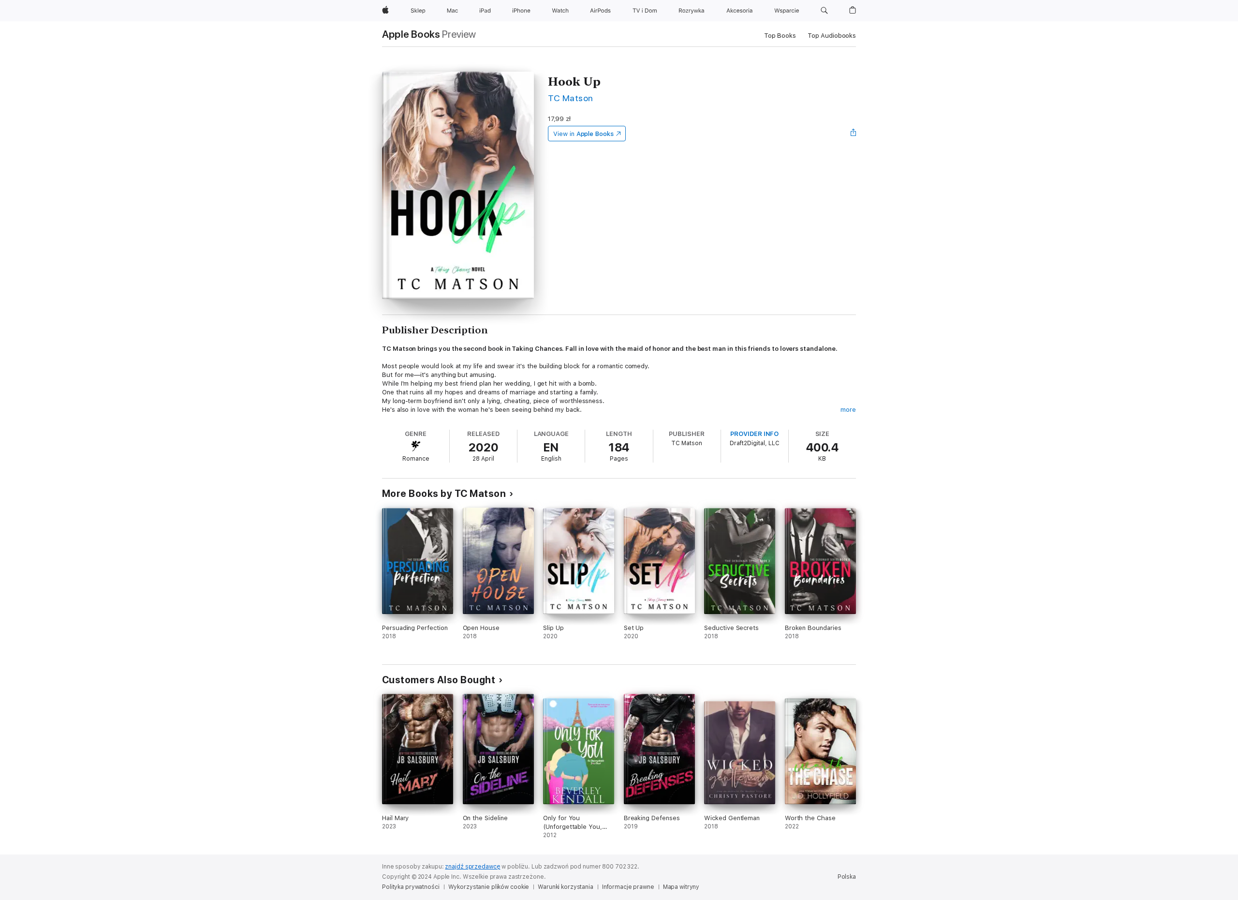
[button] (824, 10)
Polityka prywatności (411, 887)
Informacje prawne (628, 887)
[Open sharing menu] (853, 133)
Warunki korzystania (565, 887)
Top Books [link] (780, 35)
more (848, 409)
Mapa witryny (681, 887)
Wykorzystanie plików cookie (489, 887)
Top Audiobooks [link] (832, 35)
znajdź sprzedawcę (472, 866)
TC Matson (570, 98)
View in (583, 133)
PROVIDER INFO (754, 433)
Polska (847, 876)
